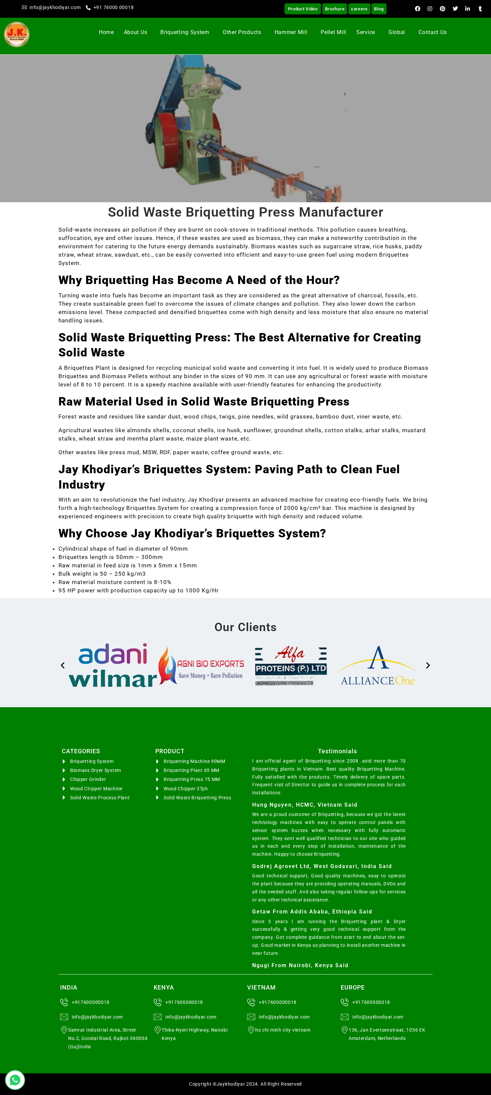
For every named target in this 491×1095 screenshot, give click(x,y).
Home (106, 32)
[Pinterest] (442, 8)
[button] (137, 32)
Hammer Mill (291, 32)
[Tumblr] (480, 8)
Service (365, 32)
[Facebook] (417, 8)
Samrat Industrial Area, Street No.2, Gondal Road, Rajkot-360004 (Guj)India (107, 1038)
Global (396, 32)
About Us (135, 32)
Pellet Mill (333, 32)
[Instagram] (430, 8)
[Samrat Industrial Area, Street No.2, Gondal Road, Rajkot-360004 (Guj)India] (64, 1030)
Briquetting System (184, 32)
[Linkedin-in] (468, 8)
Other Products (242, 32)
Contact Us (433, 32)
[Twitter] (455, 8)
